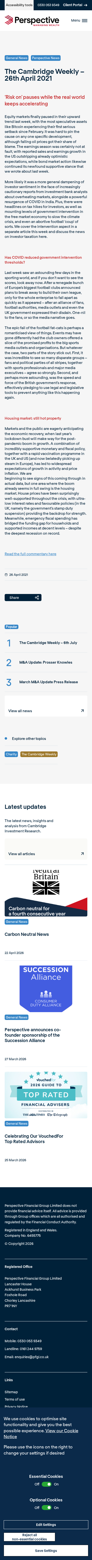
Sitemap (11, 1392)
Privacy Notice (16, 1407)
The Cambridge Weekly (39, 754)
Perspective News (45, 58)
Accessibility (19, 5)
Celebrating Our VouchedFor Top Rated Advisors (34, 1138)
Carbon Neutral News (27, 934)
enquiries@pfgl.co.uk (32, 1357)
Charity (11, 754)
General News (16, 58)
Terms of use (15, 1399)
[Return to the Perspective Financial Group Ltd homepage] (32, 20)
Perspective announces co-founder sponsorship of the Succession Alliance (33, 1035)
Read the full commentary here (30, 554)
